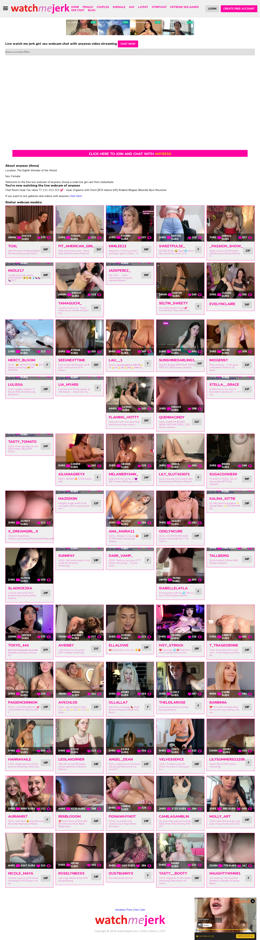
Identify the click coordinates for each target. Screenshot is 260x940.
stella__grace (224, 384)
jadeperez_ (120, 270)
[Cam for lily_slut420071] (180, 452)
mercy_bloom (21, 360)
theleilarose (172, 702)
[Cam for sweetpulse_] (180, 223)
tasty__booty (173, 873)
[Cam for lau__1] (130, 338)
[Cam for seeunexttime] (79, 338)
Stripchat (159, 7)
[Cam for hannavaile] (29, 737)
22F (247, 250)
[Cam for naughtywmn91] (231, 851)
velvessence (171, 759)
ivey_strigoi (171, 645)
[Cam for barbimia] (231, 680)
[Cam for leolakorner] (79, 737)
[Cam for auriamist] (29, 794)
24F (199, 363)
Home (75, 7)
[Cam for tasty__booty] (180, 851)
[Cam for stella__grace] (231, 378)
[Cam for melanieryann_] (130, 452)
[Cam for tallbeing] (231, 549)
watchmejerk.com (127, 931)
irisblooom (69, 816)
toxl (13, 246)
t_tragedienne (223, 645)
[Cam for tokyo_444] (29, 623)
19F (196, 536)
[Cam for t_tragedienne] (231, 623)
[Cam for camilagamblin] (180, 794)
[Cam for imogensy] (231, 338)
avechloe (67, 702)
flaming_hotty (124, 417)
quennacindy (171, 417)
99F (45, 249)
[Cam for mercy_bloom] (29, 338)
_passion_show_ (226, 246)
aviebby (66, 645)
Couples (103, 7)
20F (96, 308)
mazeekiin (67, 498)
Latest (143, 7)
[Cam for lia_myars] (79, 378)
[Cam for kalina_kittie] (231, 492)
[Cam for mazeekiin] (79, 492)
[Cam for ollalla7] (130, 680)
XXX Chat (77, 10)
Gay (131, 7)
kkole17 (16, 270)
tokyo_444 (18, 645)
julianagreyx (71, 474)
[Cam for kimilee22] (130, 223)
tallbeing (219, 555)
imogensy (218, 360)
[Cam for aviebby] (79, 623)
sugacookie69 (223, 474)
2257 (162, 931)
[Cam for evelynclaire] (231, 281)
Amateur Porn (123, 910)
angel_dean (121, 759)
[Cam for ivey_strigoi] (180, 623)
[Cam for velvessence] (180, 737)
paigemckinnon (22, 702)
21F (196, 422)
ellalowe (119, 645)
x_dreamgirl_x (23, 531)
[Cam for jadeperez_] (130, 264)
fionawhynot (122, 816)
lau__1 (115, 360)
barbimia (218, 702)
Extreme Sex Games (184, 7)
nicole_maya (20, 873)
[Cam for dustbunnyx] (130, 851)
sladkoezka (20, 588)
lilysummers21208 (227, 759)
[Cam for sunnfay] (79, 549)
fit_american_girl (76, 246)
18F (45, 389)
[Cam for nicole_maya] (29, 851)
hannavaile (19, 759)
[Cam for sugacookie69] (231, 452)
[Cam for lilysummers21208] (231, 737)
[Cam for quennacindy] (180, 395)
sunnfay (66, 555)
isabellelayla (173, 588)
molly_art (220, 816)
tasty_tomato (22, 441)
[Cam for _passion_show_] (231, 223)
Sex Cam (139, 910)
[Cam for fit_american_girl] (79, 223)
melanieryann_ (123, 474)
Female (88, 7)
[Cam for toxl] (29, 223)
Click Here (76, 196)
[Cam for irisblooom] (79, 794)
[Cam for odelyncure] (180, 509)
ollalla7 (118, 702)
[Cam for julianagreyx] (79, 452)
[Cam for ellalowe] (130, 623)
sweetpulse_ (172, 246)
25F (96, 365)
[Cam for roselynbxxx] (79, 851)
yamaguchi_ (70, 303)
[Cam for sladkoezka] (29, 566)
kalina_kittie (222, 498)
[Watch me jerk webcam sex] (40, 8)
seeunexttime (71, 360)
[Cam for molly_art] (231, 794)
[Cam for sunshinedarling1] (180, 338)
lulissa (15, 384)
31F (98, 249)
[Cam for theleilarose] (180, 680)
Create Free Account (239, 8)
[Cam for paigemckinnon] (29, 680)
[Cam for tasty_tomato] (29, 435)
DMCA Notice (148, 931)
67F (45, 650)
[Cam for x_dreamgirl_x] (29, 509)
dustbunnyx (121, 873)
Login (212, 8)
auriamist (18, 816)
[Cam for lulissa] (29, 378)
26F (247, 559)
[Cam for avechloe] (79, 680)
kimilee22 (117, 246)
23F (146, 536)
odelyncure (171, 531)
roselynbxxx (71, 873)
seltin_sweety (173, 303)
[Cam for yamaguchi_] (79, 281)
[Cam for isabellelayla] (180, 566)
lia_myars (68, 384)
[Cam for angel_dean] (130, 737)
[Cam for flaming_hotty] (130, 395)
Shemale (119, 7)
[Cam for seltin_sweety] (180, 281)
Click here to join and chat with (130, 154)
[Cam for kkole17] (29, 264)
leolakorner (71, 759)
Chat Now (127, 44)
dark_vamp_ (121, 555)
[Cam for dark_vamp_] (130, 549)
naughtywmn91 (225, 873)
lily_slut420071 (174, 474)
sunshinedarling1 (177, 360)
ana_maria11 (121, 531)
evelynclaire (222, 304)
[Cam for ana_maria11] (130, 509)
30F (247, 304)
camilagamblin (174, 816)
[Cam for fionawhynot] (130, 794)
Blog (91, 10)
